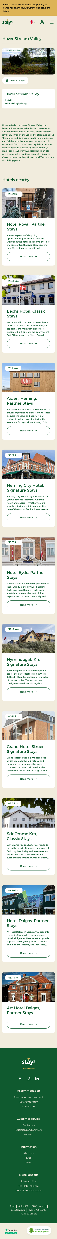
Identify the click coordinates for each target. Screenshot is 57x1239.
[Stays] (7, 22)
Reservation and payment (28, 1097)
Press (28, 1162)
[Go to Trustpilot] (11, 1231)
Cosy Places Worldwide (28, 1190)
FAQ (28, 1157)
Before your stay (28, 1101)
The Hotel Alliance (28, 1185)
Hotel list (28, 1134)
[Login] (42, 22)
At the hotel (28, 1106)
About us (28, 1153)
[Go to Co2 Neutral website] (39, 1231)
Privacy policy (28, 1181)
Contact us (28, 1125)
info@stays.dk (18, 1210)
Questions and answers (29, 1129)
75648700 (41, 1210)
